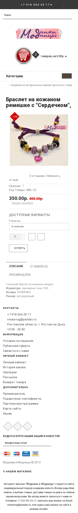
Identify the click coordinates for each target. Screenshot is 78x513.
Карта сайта (12, 408)
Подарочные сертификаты (22, 398)
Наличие (15, 221)
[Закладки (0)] (63, 4)
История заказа (14, 367)
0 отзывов (36, 176)
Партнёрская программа (20, 403)
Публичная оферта (16, 345)
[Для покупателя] (73, 4)
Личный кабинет (15, 362)
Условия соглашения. (18, 340)
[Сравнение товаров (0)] (68, 4)
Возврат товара (14, 382)
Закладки (10, 372)
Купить (19, 248)
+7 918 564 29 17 (19, 314)
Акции (7, 413)
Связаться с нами (16, 350)
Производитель (14, 393)
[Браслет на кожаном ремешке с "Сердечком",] (39, 140)
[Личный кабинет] (58, 4)
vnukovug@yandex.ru (22, 319)
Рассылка (10, 377)
